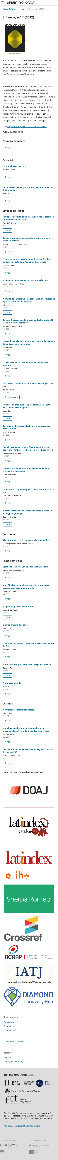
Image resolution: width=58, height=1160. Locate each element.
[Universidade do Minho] (2, 1154)
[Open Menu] (2, 2)
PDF (8, 148)
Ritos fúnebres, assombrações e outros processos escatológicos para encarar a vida (26, 586)
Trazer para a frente (12, 683)
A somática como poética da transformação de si (25, 280)
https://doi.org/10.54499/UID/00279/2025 (22, 1126)
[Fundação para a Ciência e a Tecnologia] (10, 1148)
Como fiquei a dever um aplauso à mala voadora (25, 566)
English (7, 1057)
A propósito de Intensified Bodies (18, 709)
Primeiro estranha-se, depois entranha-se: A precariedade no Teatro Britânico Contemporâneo (26, 729)
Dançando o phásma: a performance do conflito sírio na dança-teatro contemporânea (29, 342)
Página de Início (9, 9)
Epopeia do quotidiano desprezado (19, 606)
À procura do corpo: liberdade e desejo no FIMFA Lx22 (28, 664)
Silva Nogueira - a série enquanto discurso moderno (27, 540)
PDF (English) (12, 397)
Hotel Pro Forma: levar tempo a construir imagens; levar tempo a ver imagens (27, 406)
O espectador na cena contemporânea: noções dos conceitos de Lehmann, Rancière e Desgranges (26, 260)
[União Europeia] (37, 1154)
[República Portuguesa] (41, 1148)
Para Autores (9, 1026)
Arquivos (22, 9)
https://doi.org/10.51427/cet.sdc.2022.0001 (27, 126)
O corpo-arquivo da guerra (15, 625)
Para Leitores (9, 1022)
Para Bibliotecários (11, 1030)
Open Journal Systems (14, 1041)
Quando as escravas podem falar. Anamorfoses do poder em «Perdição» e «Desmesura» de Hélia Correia (28, 448)
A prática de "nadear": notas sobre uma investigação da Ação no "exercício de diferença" (29, 300)
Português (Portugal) (13, 1061)
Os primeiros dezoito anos (15, 166)
